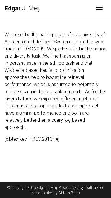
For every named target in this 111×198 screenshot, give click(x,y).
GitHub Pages (69, 193)
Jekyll (81, 188)
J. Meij (22, 8)
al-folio (99, 188)
